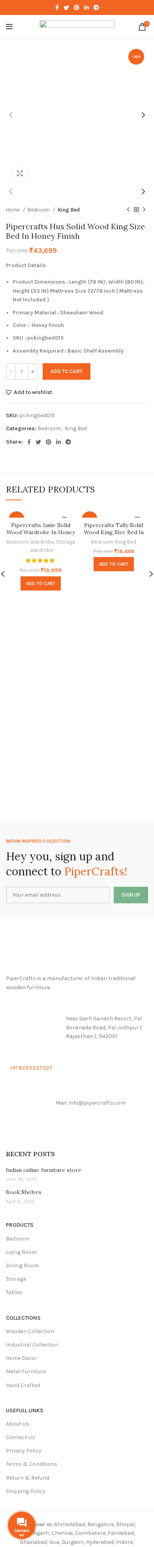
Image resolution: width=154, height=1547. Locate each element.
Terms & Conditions (31, 1464)
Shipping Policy (25, 1491)
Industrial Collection (32, 1344)
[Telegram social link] (96, 7)
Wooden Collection (30, 1331)
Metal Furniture (26, 1371)
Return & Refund (27, 1478)
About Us (17, 1424)
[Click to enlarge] (20, 173)
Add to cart (67, 371)
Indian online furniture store (43, 1170)
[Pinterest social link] (76, 7)
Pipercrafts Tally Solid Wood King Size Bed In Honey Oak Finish (114, 532)
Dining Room (22, 1265)
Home (13, 210)
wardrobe (41, 550)
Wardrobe (42, 542)
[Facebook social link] (57, 7)
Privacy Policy (23, 1450)
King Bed (69, 210)
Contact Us (20, 1437)
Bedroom (39, 210)
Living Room (21, 1252)
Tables (14, 1292)
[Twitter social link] (66, 7)
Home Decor (21, 1358)
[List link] (77, 1028)
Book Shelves (23, 1192)
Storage (65, 542)
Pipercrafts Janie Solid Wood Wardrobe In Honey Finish (40, 532)
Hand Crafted (23, 1385)
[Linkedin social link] (86, 7)
